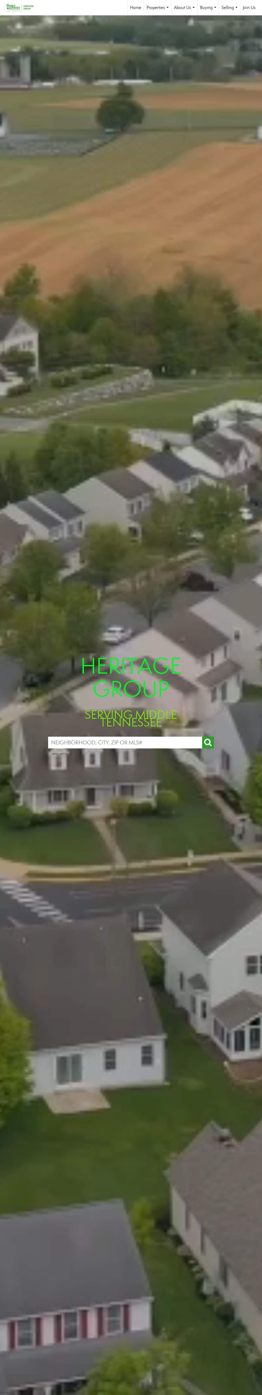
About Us (185, 10)
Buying (209, 10)
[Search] (208, 742)
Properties (159, 10)
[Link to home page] (22, 7)
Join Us (249, 7)
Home (135, 7)
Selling (230, 10)
